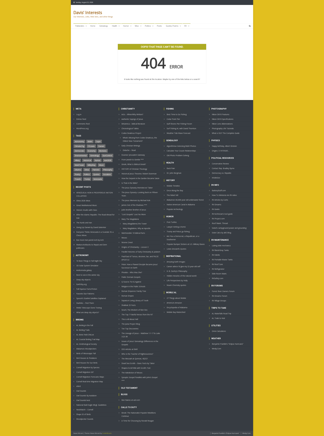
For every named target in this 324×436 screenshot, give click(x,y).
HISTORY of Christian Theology (134, 169)
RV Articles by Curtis (220, 200)
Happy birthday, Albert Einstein (224, 146)
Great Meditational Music (86, 205)
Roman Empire (128, 296)
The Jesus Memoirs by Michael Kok (136, 200)
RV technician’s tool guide (222, 214)
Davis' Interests (87, 12)
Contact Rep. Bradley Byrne (223, 168)
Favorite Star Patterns (85, 293)
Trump (87, 179)
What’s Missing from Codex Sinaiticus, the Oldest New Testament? (140, 139)
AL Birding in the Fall (84, 325)
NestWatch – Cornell (84, 409)
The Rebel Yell (172, 195)
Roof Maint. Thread (220, 223)
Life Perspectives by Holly (177, 280)
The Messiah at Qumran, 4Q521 (135, 358)
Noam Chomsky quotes (176, 285)
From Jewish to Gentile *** (133, 159)
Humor (126, 26)
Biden (90, 141)
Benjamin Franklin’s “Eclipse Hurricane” (227, 344)
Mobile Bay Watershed (176, 312)
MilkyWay (91, 165)
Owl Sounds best (83, 400)
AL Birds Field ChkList (85, 334)
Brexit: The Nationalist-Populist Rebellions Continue (139, 414)
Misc (137, 26)
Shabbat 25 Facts (129, 305)
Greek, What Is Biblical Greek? (134, 164)
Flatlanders (79, 26)
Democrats (79, 151)
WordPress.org (82, 128)
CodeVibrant (106, 433)
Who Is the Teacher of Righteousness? (137, 354)
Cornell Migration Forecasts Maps (90, 377)
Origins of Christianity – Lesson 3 (135, 247)
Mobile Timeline (173, 186)
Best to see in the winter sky (88, 275)
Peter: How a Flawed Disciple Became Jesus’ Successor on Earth (140, 266)
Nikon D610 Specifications (222, 119)
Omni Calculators (219, 331)
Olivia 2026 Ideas (83, 200)
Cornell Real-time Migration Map (89, 381)
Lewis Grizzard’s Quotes (176, 249)
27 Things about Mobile (176, 298)
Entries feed (81, 119)
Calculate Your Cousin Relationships (181, 151)
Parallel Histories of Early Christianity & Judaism (141, 252)
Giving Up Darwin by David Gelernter (91, 227)
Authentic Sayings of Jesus (132, 119)
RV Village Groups (219, 300)
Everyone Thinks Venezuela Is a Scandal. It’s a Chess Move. (95, 233)
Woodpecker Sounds (84, 419)
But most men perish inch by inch (90, 240)
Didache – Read (129, 150)
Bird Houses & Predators (86, 358)
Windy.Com (216, 348)
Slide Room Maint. (219, 273)
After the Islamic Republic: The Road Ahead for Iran (95, 216)
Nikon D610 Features (220, 114)
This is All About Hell (130, 319)
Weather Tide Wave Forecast (178, 133)
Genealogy (103, 26)
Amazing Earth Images (176, 262)
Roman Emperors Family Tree (134, 291)
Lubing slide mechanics (221, 245)
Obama (78, 170)
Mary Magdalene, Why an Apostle (136, 228)
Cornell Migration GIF (85, 372)
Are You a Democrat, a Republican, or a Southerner (183, 238)
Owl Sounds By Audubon (86, 395)
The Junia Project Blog (131, 324)
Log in (78, 114)
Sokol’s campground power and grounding (229, 228)
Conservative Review (220, 163)
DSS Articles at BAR (130, 349)
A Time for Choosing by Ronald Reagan (138, 421)
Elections (102, 151)
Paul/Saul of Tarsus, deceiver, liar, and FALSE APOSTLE (140, 258)
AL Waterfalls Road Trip (221, 313)
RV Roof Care (217, 264)
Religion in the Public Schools (133, 286)
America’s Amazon (174, 303)
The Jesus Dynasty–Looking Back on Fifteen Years (140, 194)
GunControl (107, 155)
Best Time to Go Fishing (177, 114)
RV (185, 26)
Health (114, 26)
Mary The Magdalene (130, 219)
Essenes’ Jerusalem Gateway (133, 155)
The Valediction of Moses (132, 372)
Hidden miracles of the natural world (181, 276)
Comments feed (83, 124)
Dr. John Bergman (174, 173)
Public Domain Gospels (131, 277)
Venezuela (98, 179)
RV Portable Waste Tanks (222, 259)
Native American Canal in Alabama (181, 204)
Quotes (96, 174)
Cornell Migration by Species (87, 367)
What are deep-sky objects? (87, 312)
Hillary (77, 160)
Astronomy (79, 141)
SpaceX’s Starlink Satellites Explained (91, 298)
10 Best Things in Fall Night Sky (89, 261)
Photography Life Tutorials (223, 128)
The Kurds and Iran (84, 222)
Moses (124, 237)
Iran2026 (107, 160)
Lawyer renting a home (176, 227)
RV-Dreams (216, 204)
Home (92, 26)
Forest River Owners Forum (223, 291)
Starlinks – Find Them (85, 303)
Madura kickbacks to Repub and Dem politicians (91, 246)
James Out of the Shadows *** (134, 205)
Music (101, 165)
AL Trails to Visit (218, 318)
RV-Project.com (218, 218)
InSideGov (216, 177)
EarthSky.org (81, 284)
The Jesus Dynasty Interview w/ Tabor (137, 187)
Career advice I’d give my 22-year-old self (183, 266)
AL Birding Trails (83, 330)
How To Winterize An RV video (224, 195)
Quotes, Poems (172, 26)
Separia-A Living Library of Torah (135, 300)
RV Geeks (216, 209)
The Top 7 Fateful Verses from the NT (137, 314)
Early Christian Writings (131, 145)
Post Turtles (172, 222)
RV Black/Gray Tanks (220, 250)
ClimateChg (79, 146)
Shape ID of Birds (83, 414)
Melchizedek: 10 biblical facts (133, 233)
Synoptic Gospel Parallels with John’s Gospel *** (139, 379)
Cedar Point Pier (173, 119)
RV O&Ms (216, 255)
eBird (78, 386)
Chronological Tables (130, 128)
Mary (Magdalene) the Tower (135, 223)
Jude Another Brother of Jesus (134, 210)
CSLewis (91, 146)
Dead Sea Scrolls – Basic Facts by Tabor (138, 363)
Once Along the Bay (175, 190)
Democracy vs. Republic (221, 173)
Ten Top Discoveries (130, 328)
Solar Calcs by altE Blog (221, 232)
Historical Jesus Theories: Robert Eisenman (139, 173)
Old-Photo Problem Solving (178, 155)
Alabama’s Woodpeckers (86, 349)
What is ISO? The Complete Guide (225, 133)
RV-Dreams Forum (219, 296)
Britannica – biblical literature (133, 124)
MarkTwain (79, 165)
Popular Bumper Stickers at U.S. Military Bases (186, 244)
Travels (78, 179)
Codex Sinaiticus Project (131, 133)
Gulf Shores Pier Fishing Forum (179, 124)
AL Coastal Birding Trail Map (88, 339)
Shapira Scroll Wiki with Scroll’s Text (136, 368)
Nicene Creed (127, 242)
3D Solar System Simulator (87, 265)
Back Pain (171, 168)
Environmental (81, 155)
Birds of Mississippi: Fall (86, 353)
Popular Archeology (175, 209)
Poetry (77, 174)
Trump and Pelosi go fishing (178, 231)
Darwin (101, 146)
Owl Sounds (81, 391)
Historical (87, 160)
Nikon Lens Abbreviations (222, 124)
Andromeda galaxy (84, 270)
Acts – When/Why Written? (132, 114)
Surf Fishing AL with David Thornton (181, 128)
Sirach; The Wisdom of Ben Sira (134, 310)
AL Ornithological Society (86, 344)
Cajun (98, 141)
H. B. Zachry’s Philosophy (177, 271)
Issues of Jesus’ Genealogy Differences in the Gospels (140, 343)
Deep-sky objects (83, 279)
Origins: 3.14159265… (220, 151)
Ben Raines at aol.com (131, 400)
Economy (91, 151)
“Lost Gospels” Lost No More (134, 214)
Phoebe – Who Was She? (132, 272)
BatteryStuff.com (219, 190)
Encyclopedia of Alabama (177, 307)
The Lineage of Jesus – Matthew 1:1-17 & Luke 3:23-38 (141, 335)
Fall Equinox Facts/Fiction (86, 289)
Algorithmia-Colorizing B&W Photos (181, 146)
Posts (159, 26)
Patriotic (96, 170)
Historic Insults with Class (86, 210)
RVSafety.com (217, 278)
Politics (148, 26)
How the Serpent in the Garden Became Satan (140, 178)
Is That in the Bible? (130, 183)
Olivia (87, 170)
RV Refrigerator (218, 269)
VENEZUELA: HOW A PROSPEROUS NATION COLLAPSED (94, 194)
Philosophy (107, 170)
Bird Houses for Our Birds (86, 363)
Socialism (107, 174)
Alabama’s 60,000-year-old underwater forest (185, 200)
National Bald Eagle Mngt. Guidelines (91, 405)
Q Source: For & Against (131, 282)
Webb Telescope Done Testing (89, 307)
